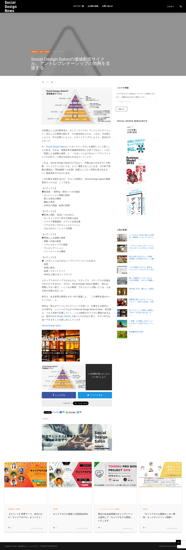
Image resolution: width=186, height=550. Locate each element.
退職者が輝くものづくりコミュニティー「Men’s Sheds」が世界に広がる (141, 300)
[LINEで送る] (70, 412)
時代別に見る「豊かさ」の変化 (141, 289)
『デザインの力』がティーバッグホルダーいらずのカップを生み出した (141, 247)
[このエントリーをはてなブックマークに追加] (63, 412)
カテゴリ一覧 (78, 6)
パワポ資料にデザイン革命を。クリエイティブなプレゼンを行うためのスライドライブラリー (141, 268)
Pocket (56, 412)
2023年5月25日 (37, 528)
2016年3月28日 (58, 51)
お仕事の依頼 (93, 6)
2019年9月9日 (127, 528)
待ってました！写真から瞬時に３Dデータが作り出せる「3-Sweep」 (141, 311)
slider (46, 419)
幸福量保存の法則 (136, 332)
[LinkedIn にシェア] (78, 412)
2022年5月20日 (82, 528)
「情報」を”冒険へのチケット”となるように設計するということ (141, 322)
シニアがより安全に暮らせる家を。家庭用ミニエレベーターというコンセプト (141, 236)
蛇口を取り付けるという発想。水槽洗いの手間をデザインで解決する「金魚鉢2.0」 (141, 257)
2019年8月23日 (172, 528)
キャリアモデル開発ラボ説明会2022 (70, 514)
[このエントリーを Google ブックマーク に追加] (61, 412)
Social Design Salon (55, 146)
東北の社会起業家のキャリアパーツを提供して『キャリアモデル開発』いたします (115, 517)
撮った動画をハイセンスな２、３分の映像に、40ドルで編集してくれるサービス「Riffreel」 (141, 279)
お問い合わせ (107, 6)
